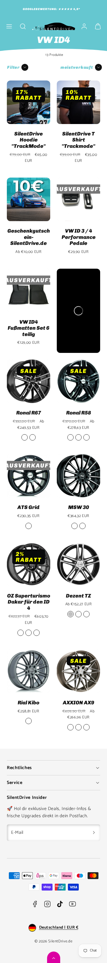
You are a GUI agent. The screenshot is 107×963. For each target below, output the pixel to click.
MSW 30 (78, 507)
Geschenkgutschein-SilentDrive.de (28, 237)
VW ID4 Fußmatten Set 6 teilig (28, 328)
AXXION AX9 (78, 702)
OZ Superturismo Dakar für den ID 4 (28, 602)
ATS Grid (28, 507)
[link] (84, 26)
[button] (9, 26)
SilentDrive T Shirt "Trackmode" (78, 140)
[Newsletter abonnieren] (94, 832)
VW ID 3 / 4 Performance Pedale (79, 237)
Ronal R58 (78, 413)
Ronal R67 (28, 413)
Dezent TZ (78, 596)
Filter (13, 67)
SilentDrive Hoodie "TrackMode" (28, 140)
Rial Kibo (28, 702)
